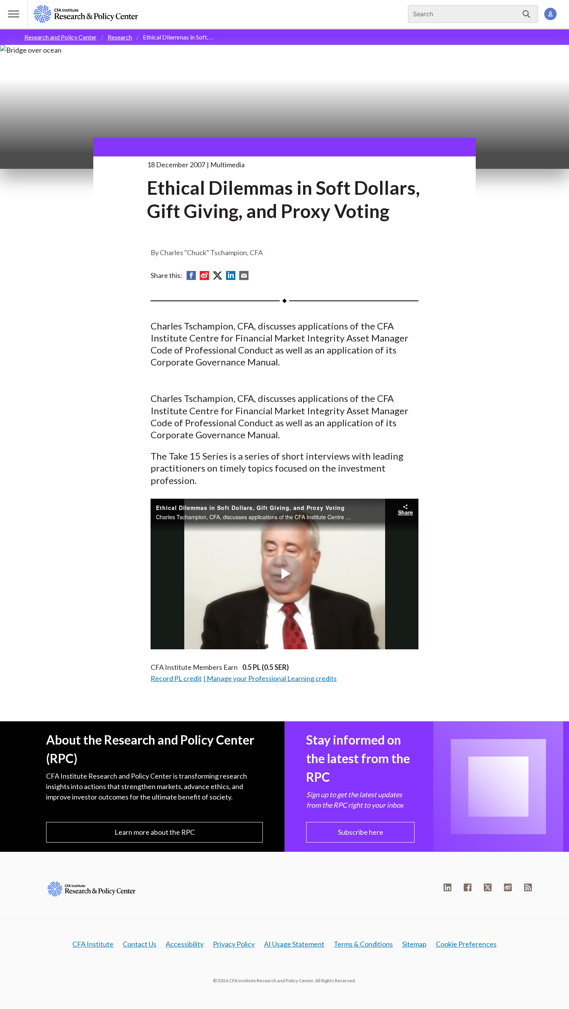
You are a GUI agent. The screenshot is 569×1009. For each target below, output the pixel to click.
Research (120, 37)
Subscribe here (360, 832)
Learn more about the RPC (155, 832)
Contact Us (139, 944)
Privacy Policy (234, 944)
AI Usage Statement (294, 944)
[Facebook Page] (467, 887)
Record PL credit (176, 678)
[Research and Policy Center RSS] (528, 887)
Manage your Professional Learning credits (272, 678)
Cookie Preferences (466, 944)
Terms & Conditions (363, 944)
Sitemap (414, 944)
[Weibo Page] (508, 887)
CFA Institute (92, 944)
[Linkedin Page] (447, 887)
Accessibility (185, 944)
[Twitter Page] (488, 887)
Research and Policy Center (60, 37)
